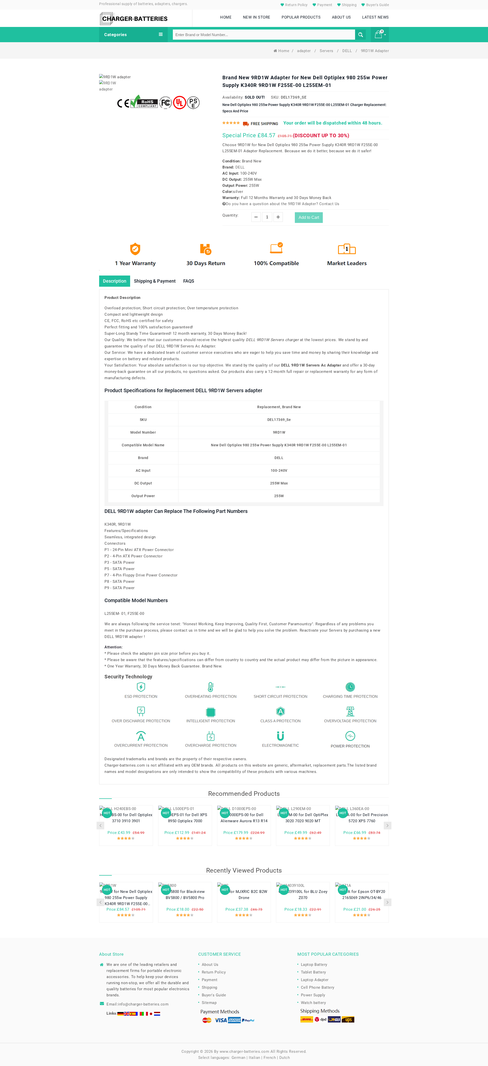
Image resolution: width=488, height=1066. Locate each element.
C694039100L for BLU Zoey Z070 (303, 894)
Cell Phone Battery (317, 987)
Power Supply (313, 995)
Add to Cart (309, 217)
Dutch (284, 1057)
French (270, 1057)
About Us (210, 964)
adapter (304, 51)
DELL (347, 51)
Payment (324, 5)
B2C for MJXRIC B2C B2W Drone (244, 894)
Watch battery (313, 1002)
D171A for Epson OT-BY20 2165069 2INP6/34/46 (362, 894)
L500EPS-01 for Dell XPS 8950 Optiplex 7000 (185, 818)
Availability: (233, 97)
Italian (254, 1057)
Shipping (349, 5)
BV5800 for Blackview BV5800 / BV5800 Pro (185, 894)
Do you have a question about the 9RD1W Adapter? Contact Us (283, 204)
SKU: (275, 97)
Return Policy (296, 5)
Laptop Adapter (315, 980)
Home (283, 51)
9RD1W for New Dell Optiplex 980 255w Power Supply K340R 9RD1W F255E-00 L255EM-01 (126, 897)
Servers (327, 51)
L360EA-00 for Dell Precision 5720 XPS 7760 (362, 818)
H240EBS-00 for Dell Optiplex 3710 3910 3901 (126, 818)
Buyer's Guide (377, 5)
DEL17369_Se (294, 97)
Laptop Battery (314, 964)
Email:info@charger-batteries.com (137, 1004)
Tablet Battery (313, 972)
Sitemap (209, 1002)
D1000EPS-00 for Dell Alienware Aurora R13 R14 (244, 818)
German (239, 1057)
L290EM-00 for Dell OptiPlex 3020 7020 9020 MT (303, 818)
